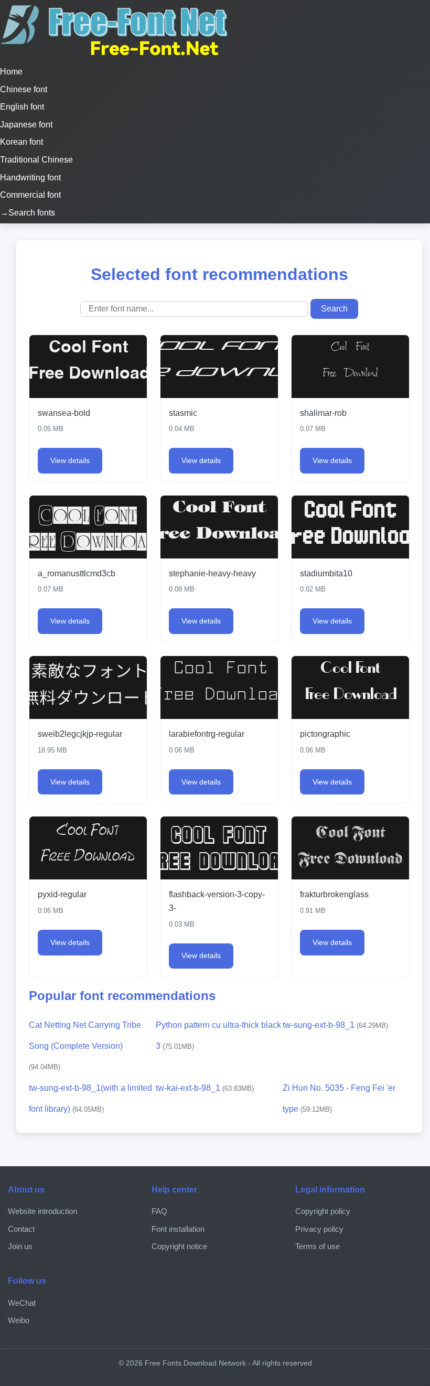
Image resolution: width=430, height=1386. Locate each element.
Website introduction (42, 1211)
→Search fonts (27, 212)
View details (70, 460)
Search (334, 308)
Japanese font (26, 124)
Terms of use (317, 1246)
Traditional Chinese (36, 159)
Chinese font (23, 89)
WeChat (22, 1302)
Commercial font (30, 194)
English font (22, 106)
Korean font (21, 141)
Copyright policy (322, 1211)
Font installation (178, 1228)
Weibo (18, 1320)
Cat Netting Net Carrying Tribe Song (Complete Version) (85, 1045)
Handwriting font (30, 177)
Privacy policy (319, 1228)
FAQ (159, 1211)
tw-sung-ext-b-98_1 (335, 1024)
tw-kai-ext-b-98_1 (205, 1087)
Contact (21, 1228)
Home (11, 71)
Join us (20, 1246)
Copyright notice (179, 1246)
